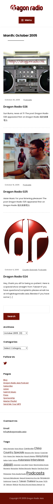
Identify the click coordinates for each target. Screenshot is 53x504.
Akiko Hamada (8, 449)
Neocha (34, 469)
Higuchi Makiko (29, 456)
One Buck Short (43, 469)
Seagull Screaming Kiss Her (30, 478)
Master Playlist (10, 401)
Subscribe (8, 386)
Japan (8, 464)
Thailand (31, 481)
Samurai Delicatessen (11, 478)
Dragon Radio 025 (15, 192)
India (10, 460)
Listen (6, 389)
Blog (5, 380)
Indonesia (24, 460)
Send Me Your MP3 (12, 404)
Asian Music (19, 449)
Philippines (7, 474)
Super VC (15, 481)
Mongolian (14, 469)
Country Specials (29, 269)
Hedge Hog (20, 456)
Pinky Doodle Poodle (19, 474)
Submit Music (9, 392)
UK (4, 485)
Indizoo (15, 460)
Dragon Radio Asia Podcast (16, 383)
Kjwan (31, 465)
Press (5, 395)
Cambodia (29, 448)
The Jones (39, 481)
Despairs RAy (29, 453)
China (37, 448)
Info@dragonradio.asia (14, 431)
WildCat (15, 485)
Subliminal (7, 481)
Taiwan (22, 481)
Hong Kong (42, 456)
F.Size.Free (44, 453)
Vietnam (9, 485)
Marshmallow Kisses (41, 465)
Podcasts (28, 100)
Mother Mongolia (25, 469)
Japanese (17, 465)
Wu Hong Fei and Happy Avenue (30, 485)
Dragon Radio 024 (15, 276)
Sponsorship (9, 398)
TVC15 (45, 481)
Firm (5, 456)
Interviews (37, 460)
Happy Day (11, 456)
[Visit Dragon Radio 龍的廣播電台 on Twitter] (5, 363)
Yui (44, 485)
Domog (37, 453)
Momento (6, 469)
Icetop (5, 460)
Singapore (45, 478)
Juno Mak (24, 465)
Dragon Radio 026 (15, 107)
